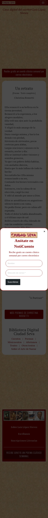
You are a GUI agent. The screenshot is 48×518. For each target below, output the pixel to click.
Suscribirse (13, 282)
